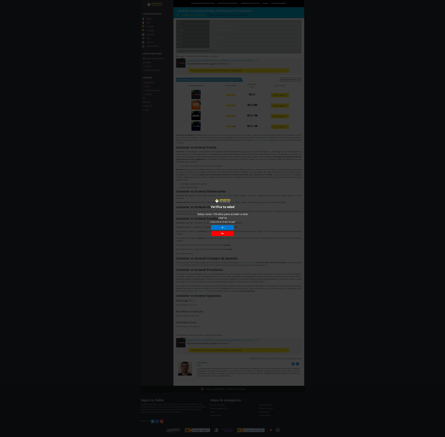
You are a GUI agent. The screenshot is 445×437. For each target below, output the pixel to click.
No (222, 233)
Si (222, 227)
